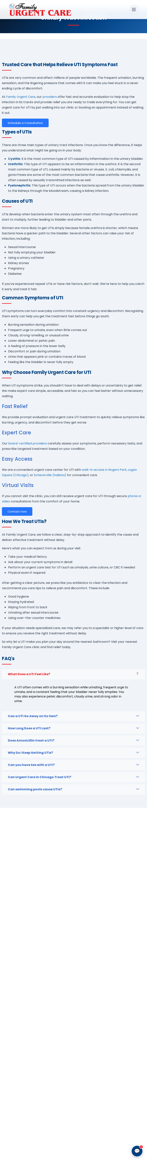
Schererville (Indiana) (50, 475)
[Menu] (134, 10)
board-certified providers (27, 443)
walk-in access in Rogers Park (104, 470)
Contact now (17, 511)
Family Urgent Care (20, 97)
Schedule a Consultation (25, 123)
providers (49, 97)
